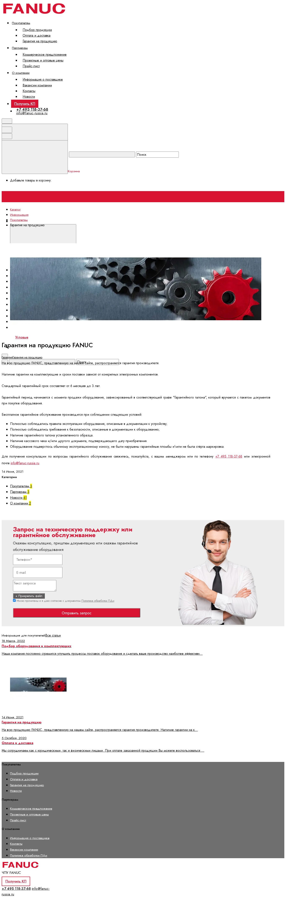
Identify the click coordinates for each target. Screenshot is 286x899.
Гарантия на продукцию (40, 41)
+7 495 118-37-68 (32, 109)
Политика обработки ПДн (97, 601)
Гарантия (7, 357)
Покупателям (21, 23)
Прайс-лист (31, 66)
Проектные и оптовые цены (43, 60)
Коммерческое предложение (45, 54)
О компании (21, 72)
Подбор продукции (37, 29)
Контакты (29, 91)
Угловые (21, 337)
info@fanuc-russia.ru (32, 113)
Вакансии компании (37, 85)
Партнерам (20, 47)
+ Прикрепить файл (28, 596)
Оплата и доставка (36, 35)
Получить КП (24, 103)
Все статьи (53, 635)
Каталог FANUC (88, 221)
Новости (29, 96)
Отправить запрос (76, 613)
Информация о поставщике (43, 79)
